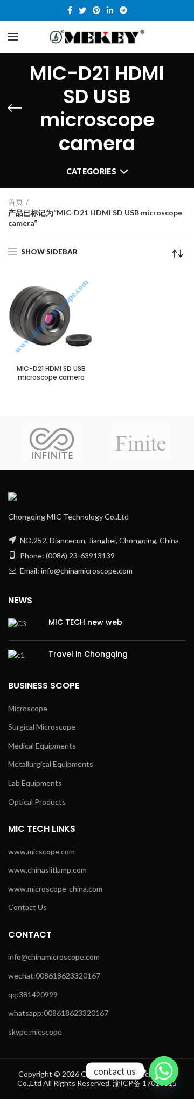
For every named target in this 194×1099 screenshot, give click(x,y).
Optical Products (37, 801)
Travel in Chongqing (88, 654)
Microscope (27, 708)
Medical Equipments (42, 745)
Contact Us (27, 907)
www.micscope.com (41, 851)
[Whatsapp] (163, 1070)
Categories (91, 171)
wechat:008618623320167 (54, 975)
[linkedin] (109, 10)
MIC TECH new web (85, 622)
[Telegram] (123, 10)
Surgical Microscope (41, 726)
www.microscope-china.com (55, 888)
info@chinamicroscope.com (54, 956)
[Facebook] (69, 10)
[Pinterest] (96, 10)
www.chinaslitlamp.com (47, 869)
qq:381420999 (33, 994)
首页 (15, 201)
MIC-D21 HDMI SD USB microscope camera (51, 373)
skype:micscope (35, 1031)
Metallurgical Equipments (50, 763)
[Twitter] (82, 10)
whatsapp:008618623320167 (58, 1012)
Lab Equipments (35, 782)
